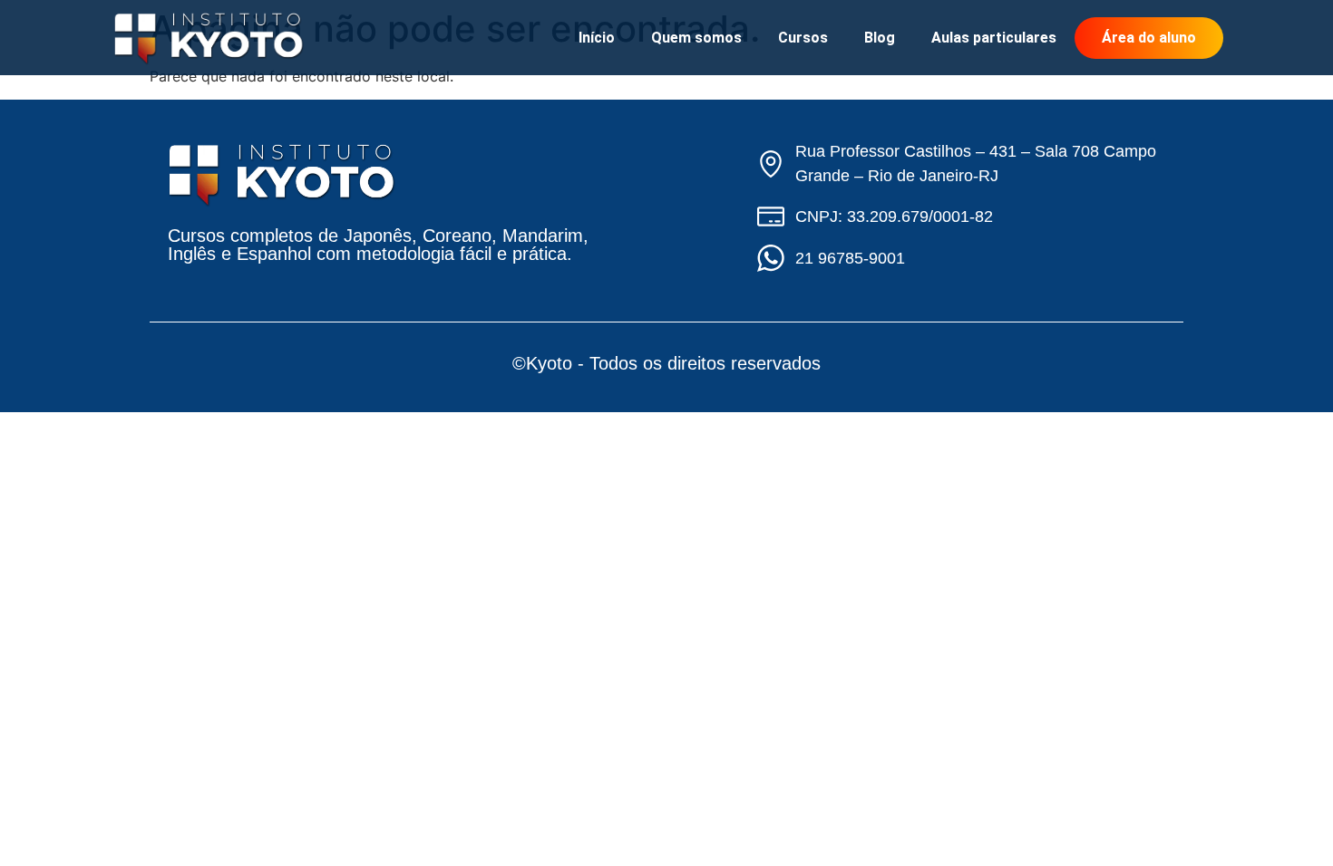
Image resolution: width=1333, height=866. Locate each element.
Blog (879, 37)
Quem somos (696, 37)
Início (597, 37)
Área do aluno (1149, 37)
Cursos (803, 37)
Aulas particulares (993, 37)
